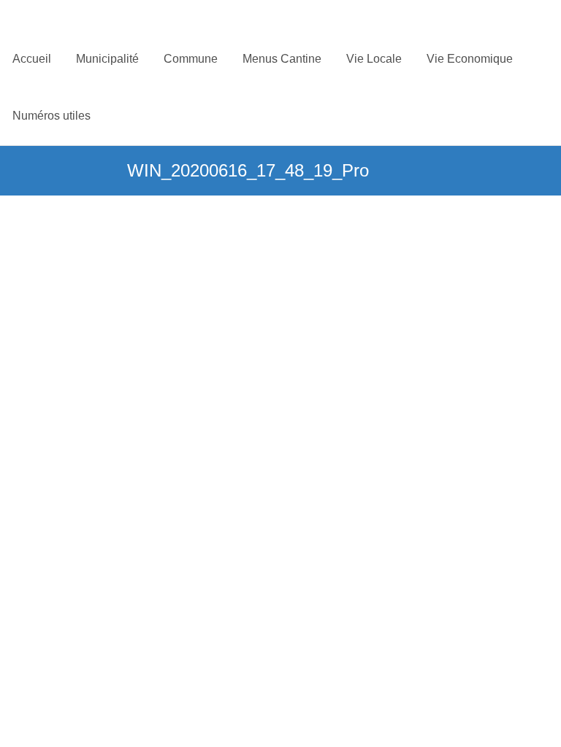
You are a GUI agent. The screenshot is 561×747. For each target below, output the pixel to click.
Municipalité (107, 59)
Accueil (31, 59)
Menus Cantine (282, 59)
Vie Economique (470, 59)
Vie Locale (374, 59)
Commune (191, 59)
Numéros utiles (51, 115)
